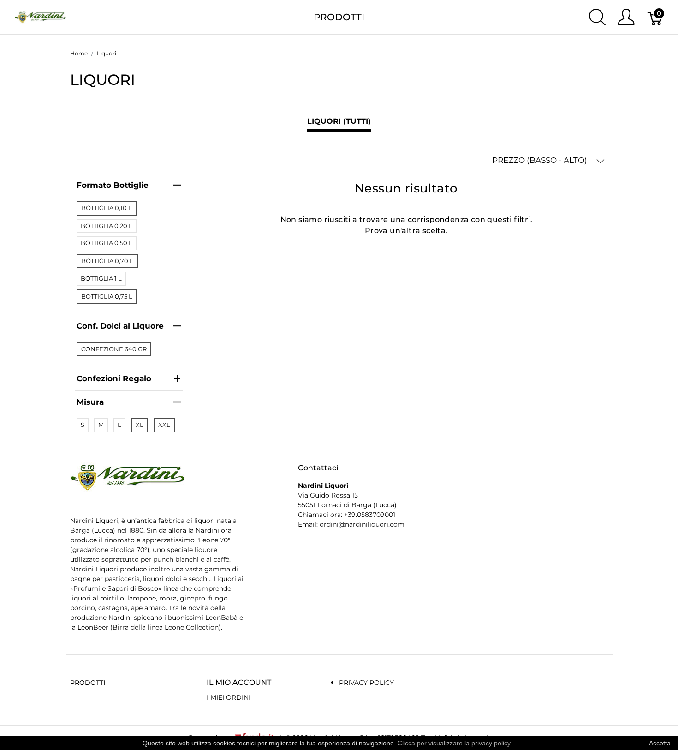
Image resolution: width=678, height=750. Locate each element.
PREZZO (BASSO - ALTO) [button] (540, 160)
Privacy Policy (366, 682)
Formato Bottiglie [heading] (113, 185)
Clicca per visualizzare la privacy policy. (455, 743)
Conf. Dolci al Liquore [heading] (120, 325)
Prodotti (339, 17)
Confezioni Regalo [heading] (114, 378)
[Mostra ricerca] (597, 17)
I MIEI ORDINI (228, 697)
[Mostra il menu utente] (626, 17)
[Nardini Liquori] (40, 16)
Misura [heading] (90, 402)
